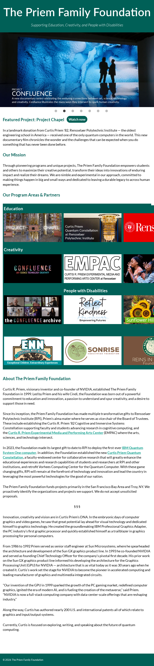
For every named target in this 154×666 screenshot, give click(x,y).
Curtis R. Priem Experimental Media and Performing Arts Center (55, 433)
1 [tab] (56, 111)
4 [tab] (81, 111)
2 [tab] (64, 111)
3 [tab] (73, 111)
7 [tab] (107, 111)
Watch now (77, 119)
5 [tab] (90, 111)
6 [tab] (98, 111)
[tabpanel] (77, 70)
